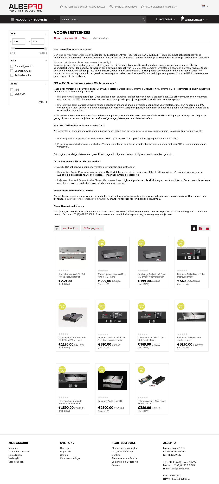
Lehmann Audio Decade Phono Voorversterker (70, 402)
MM (17, 89)
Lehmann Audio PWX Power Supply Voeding (152, 402)
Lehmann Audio (23, 70)
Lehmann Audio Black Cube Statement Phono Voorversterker (151, 340)
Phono (85, 38)
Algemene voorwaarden (125, 448)
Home (57, 38)
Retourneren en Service (125, 458)
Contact (64, 455)
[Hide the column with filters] (57, 228)
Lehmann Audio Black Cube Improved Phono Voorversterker (191, 277)
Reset (44, 102)
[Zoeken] (143, 19)
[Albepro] (25, 7)
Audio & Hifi (71, 38)
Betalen (116, 465)
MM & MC (20, 94)
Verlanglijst (14, 458)
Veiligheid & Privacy (122, 451)
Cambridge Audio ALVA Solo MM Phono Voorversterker (151, 275)
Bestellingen (15, 455)
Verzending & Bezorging (125, 461)
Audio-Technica (23, 75)
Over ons (65, 448)
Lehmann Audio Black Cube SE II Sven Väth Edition (72, 338)
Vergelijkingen (16, 461)
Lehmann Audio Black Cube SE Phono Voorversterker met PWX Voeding (111, 340)
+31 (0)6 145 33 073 (183, 465)
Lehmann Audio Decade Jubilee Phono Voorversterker (189, 340)
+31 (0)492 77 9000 (185, 461)
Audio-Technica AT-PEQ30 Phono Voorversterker (72, 275)
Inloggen (13, 448)
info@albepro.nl (180, 468)
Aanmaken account (19, 451)
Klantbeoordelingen (70, 458)
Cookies (116, 455)
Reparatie (65, 451)
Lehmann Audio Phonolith (110, 401)
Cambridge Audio (24, 66)
